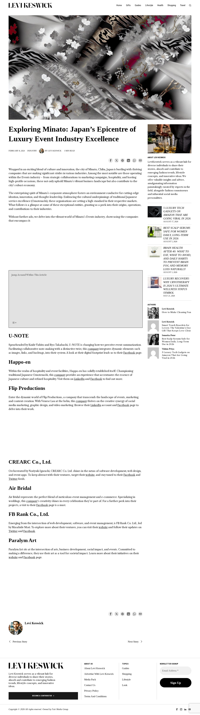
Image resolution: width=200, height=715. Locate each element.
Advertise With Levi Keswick (99, 674)
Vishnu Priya (168, 349)
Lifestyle (126, 679)
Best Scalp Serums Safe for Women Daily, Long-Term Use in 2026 (176, 233)
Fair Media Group (60, 709)
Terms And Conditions (95, 696)
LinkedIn (79, 379)
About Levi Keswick (94, 668)
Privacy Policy (91, 690)
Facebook (129, 352)
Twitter (13, 478)
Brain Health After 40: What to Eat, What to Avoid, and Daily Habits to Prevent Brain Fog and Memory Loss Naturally (177, 258)
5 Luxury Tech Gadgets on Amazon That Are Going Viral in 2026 (177, 213)
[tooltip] (110, 160)
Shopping (127, 674)
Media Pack (90, 679)
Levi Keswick (54, 151)
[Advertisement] (76, 248)
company (93, 348)
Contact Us (89, 685)
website (90, 474)
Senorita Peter (168, 335)
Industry (32, 151)
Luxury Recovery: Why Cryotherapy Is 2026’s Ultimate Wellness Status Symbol (176, 285)
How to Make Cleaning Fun (176, 312)
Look (124, 685)
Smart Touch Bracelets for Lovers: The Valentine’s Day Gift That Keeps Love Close (176, 328)
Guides (125, 668)
